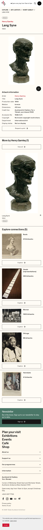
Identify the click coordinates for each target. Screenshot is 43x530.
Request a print (20, 128)
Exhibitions (9, 436)
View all (20, 147)
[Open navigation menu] (39, 3)
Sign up (20, 422)
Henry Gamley (7, 22)
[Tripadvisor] (15, 499)
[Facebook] (3, 499)
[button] (21, 187)
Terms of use (6, 505)
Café (5, 443)
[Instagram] (7, 499)
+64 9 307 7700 (8, 494)
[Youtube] (11, 499)
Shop (5, 447)
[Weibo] (19, 499)
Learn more (13, 521)
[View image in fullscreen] (38, 88)
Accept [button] (6, 525)
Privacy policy (6, 503)
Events (7, 439)
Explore (20, 263)
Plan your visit (11, 432)
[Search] (35, 3)
